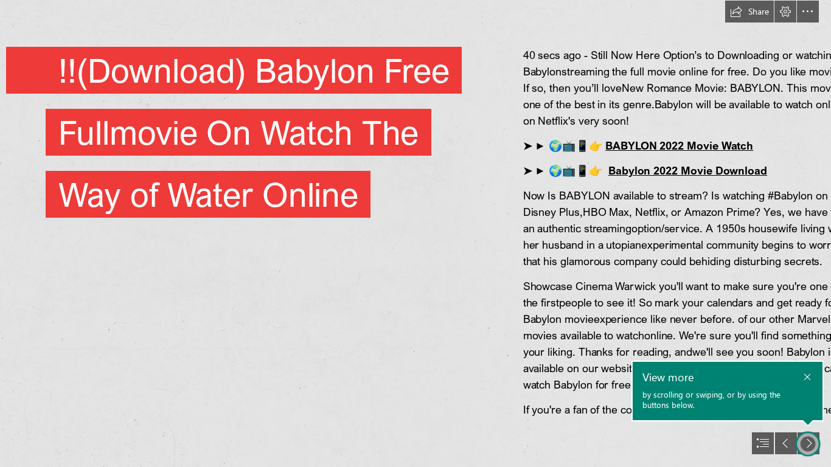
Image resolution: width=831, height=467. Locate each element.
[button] (749, 11)
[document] (415, 233)
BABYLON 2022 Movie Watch (679, 145)
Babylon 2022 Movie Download (687, 170)
